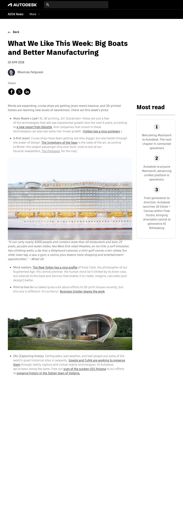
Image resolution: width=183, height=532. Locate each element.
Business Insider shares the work (82, 291)
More (32, 14)
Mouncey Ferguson (30, 72)
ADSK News (15, 14)
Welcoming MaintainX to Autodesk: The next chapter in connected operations (157, 141)
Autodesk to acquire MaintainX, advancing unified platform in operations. (157, 173)
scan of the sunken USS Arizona (84, 369)
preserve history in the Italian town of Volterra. (48, 373)
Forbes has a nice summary (101, 131)
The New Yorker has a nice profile (55, 267)
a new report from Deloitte (34, 127)
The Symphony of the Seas (59, 143)
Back (16, 32)
